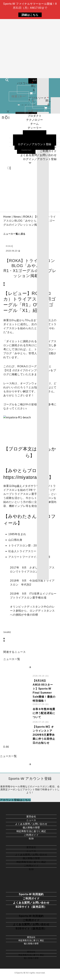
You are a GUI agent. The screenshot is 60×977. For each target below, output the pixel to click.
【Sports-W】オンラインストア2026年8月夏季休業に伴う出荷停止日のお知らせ (44, 734)
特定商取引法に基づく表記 (31, 831)
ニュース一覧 (11, 659)
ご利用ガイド (31, 835)
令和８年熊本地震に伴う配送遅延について (44, 713)
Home (7, 216)
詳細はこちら (30, 14)
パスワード (25, 83)
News (17, 216)
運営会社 (31, 816)
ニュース (31, 820)
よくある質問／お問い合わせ (31, 824)
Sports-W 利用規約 (31, 894)
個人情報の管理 (31, 827)
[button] (30, 283)
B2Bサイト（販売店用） (31, 906)
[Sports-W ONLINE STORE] (30, 808)
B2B (31, 838)
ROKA (27, 216)
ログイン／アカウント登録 (40, 159)
